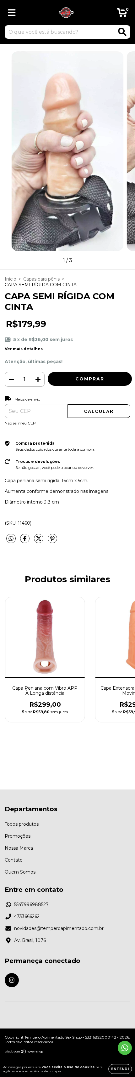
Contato (14, 860)
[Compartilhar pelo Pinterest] (52, 541)
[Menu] (12, 12)
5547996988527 (31, 904)
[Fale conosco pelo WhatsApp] (125, 1048)
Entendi (120, 1069)
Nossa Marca (19, 848)
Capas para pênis (41, 279)
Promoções (17, 836)
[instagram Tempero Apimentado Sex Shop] (12, 980)
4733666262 (27, 916)
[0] (122, 14)
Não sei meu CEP (20, 423)
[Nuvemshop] (24, 1052)
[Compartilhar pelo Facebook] (25, 541)
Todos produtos (22, 824)
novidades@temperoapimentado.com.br (59, 928)
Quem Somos (20, 872)
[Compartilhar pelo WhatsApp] (11, 539)
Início (10, 279)
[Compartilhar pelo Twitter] (39, 541)
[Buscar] (122, 32)
